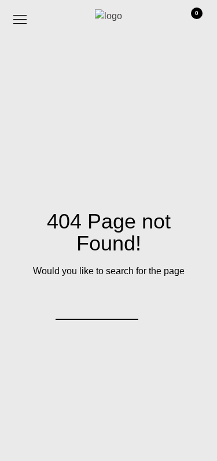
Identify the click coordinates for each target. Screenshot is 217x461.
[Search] (122, 303)
